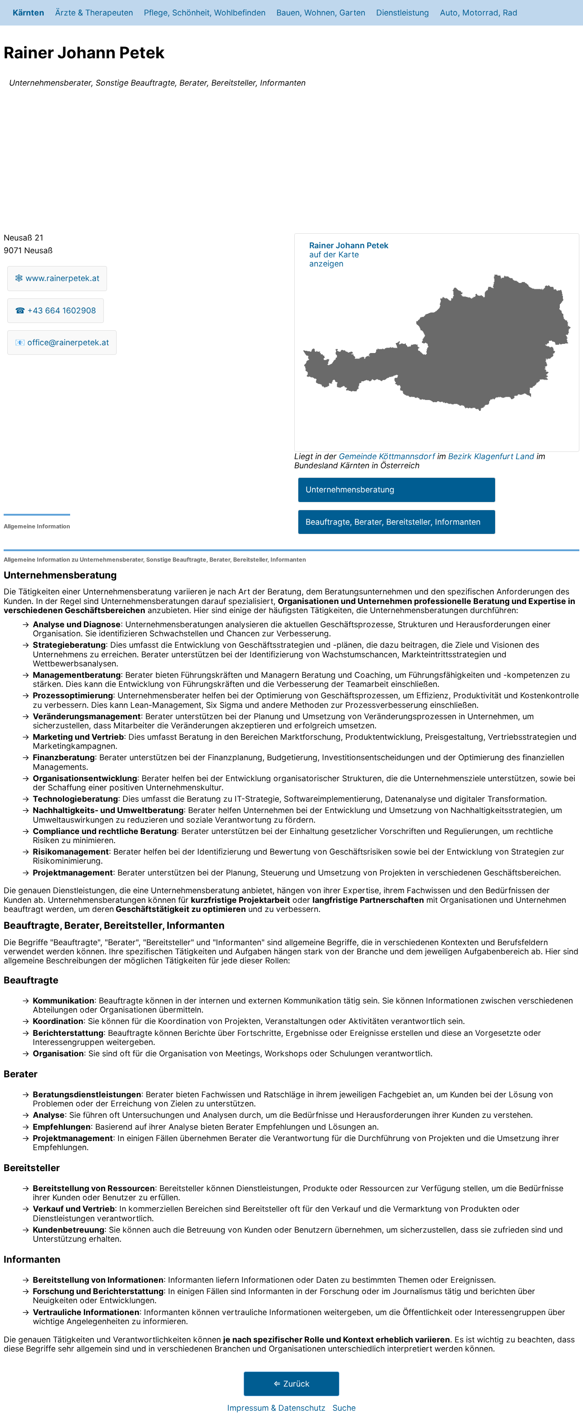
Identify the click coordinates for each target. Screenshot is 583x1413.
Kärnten (28, 12)
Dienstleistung (402, 12)
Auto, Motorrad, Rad (478, 12)
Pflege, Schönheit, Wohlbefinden (205, 12)
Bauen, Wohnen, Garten (320, 12)
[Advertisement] (291, 162)
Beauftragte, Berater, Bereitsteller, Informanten (393, 522)
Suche (344, 1408)
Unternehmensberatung (350, 489)
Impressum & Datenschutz (276, 1408)
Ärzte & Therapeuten (94, 12)
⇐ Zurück (291, 1383)
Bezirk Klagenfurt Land (491, 456)
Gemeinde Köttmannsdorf (388, 456)
